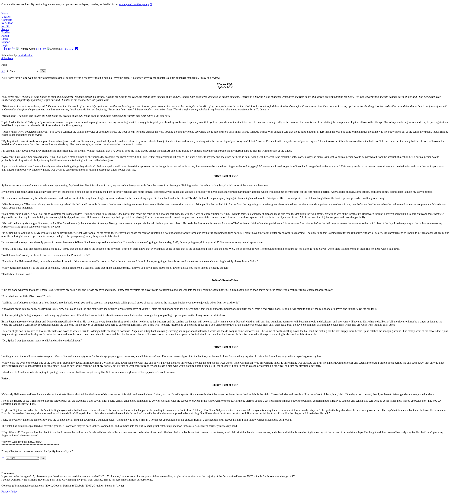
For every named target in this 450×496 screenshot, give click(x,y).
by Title (5, 26)
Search (5, 29)
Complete (6, 19)
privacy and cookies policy (134, 4)
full (37, 49)
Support (5, 41)
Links (4, 38)
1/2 (44, 49)
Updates (6, 16)
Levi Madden (25, 55)
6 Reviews (7, 58)
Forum (5, 35)
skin (62, 49)
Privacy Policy (9, 491)
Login (4, 45)
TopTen (5, 32)
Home (4, 13)
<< (3, 71)
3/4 (41, 49)
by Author (7, 22)
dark (71, 49)
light (66, 49)
